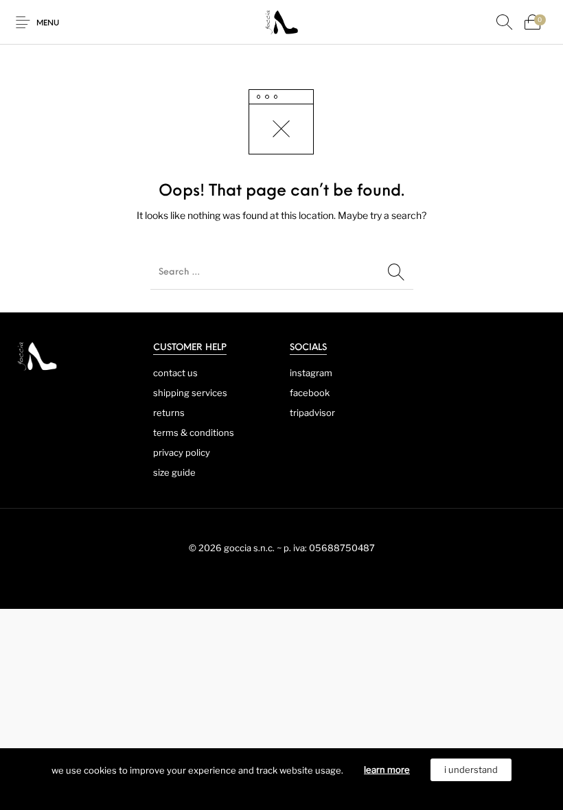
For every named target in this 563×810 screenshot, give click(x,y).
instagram (311, 372)
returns (169, 412)
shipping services (190, 392)
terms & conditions (193, 432)
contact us (175, 372)
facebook (310, 392)
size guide (174, 472)
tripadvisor (312, 412)
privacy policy (181, 452)
